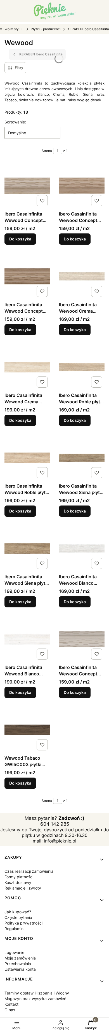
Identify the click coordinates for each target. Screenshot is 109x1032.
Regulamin (13, 928)
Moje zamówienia (20, 958)
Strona (47, 151)
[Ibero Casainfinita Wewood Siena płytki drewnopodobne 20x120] (82, 458)
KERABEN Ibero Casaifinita (88, 29)
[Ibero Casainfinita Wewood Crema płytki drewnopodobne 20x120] (82, 276)
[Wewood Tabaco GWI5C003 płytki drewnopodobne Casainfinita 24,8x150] (27, 730)
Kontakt (11, 1004)
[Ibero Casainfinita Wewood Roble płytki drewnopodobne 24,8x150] (27, 458)
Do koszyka (20, 239)
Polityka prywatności (23, 923)
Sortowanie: (15, 122)
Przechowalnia (17, 963)
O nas (9, 1009)
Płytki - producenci (46, 29)
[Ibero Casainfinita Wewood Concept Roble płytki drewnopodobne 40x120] (82, 186)
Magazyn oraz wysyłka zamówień (35, 998)
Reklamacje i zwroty (22, 888)
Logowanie (14, 952)
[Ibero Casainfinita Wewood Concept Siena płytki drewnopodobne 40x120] (27, 276)
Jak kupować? (17, 911)
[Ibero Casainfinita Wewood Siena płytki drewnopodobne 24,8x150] (27, 548)
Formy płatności (18, 876)
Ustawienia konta (20, 969)
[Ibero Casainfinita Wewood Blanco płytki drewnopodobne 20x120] (82, 548)
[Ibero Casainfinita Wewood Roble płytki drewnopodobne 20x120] (82, 367)
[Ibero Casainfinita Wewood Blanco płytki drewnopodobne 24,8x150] (27, 639)
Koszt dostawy (17, 882)
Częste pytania (18, 917)
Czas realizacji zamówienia (28, 871)
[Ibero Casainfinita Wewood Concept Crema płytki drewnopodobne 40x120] (27, 186)
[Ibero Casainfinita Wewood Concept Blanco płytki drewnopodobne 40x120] (82, 639)
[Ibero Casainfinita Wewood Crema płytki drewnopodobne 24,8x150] (27, 367)
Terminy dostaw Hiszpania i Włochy (36, 993)
